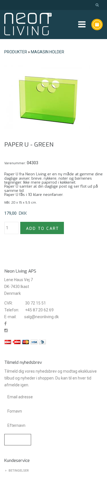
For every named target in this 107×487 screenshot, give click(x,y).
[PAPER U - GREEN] (47, 96)
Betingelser (19, 470)
